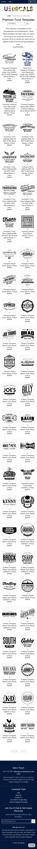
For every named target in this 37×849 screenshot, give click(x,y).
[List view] (29, 24)
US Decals (21, 843)
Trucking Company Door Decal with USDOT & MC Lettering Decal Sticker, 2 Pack (9, 109)
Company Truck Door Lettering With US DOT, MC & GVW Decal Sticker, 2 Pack (9, 236)
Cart (33, 1)
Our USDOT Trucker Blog (18, 800)
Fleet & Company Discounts (19, 802)
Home (9, 16)
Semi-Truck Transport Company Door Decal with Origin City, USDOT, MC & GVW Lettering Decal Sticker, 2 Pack (27, 74)
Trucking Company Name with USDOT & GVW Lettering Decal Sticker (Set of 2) (27, 109)
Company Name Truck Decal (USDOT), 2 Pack (27, 486)
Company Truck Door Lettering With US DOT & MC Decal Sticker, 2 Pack (9, 171)
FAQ (18, 793)
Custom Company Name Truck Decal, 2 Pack (27, 318)
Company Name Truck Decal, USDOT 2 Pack (28, 234)
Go (33, 821)
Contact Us (18, 797)
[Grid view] (27, 24)
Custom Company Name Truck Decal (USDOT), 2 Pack (27, 542)
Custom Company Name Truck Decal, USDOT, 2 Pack (9, 710)
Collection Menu (18, 47)
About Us (19, 795)
